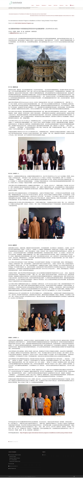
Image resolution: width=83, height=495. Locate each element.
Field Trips (55, 5)
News (66, 5)
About (33, 5)
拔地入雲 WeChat (14, 33)
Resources (61, 5)
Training (49, 5)
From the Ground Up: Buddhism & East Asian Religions (19, 476)
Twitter (74, 476)
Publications (44, 5)
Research (37, 5)
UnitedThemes (33, 476)
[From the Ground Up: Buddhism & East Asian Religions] (15, 3)
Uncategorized (15, 441)
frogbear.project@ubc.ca (13, 466)
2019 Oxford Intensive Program (23, 23)
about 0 (44, 454)
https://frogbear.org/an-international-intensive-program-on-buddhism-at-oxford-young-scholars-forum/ (46, 432)
